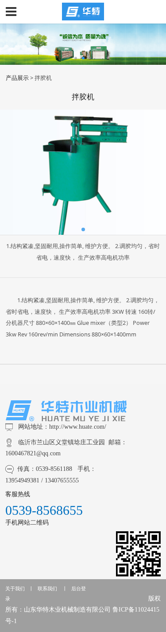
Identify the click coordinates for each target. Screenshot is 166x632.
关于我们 (15, 588)
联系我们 (47, 588)
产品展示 (17, 78)
